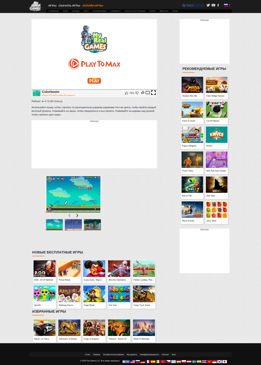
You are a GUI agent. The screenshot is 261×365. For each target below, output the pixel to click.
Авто (86, 11)
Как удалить (132, 354)
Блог (174, 354)
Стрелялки (53, 11)
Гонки (175, 11)
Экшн (65, 11)
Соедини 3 (116, 11)
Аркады (76, 11)
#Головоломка (56, 95)
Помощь (96, 354)
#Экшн (45, 95)
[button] (54, 233)
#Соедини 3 (70, 95)
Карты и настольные (135, 11)
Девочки (164, 11)
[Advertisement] (94, 144)
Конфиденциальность (149, 354)
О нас (87, 354)
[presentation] (69, 215)
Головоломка (99, 11)
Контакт (165, 354)
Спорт (152, 11)
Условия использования (113, 354)
